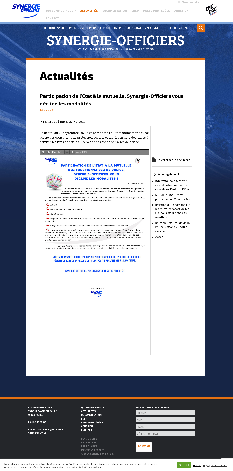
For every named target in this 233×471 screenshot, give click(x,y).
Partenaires (89, 446)
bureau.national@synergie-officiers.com (156, 27)
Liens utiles (89, 442)
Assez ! (159, 237)
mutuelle (79, 121)
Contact (52, 18)
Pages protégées (156, 10)
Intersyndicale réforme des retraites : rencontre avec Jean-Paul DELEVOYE (173, 185)
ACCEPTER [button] (184, 465)
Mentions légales (92, 450)
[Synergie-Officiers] (26, 10)
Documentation (114, 10)
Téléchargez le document (173, 159)
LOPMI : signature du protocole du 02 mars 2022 (172, 197)
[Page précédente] (43, 152)
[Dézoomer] (67, 152)
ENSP (135, 10)
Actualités (89, 10)
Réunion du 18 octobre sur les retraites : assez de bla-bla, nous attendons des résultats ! (172, 211)
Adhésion (181, 10)
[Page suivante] (48, 152)
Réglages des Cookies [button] (215, 465)
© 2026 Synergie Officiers (97, 453)
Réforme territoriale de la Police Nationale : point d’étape (172, 227)
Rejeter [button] (197, 465)
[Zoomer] (72, 152)
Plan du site (89, 438)
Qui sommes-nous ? (61, 10)
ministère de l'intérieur (55, 121)
